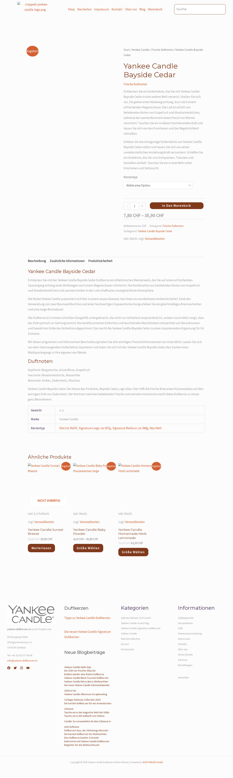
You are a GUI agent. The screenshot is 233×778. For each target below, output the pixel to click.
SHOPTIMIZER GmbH (153, 762)
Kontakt (117, 9)
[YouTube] (27, 667)
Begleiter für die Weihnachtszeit (81, 745)
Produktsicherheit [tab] (100, 261)
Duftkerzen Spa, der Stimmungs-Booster (86, 730)
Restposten (127, 649)
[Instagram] (21, 667)
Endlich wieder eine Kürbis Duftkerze (84, 674)
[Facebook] (8, 667)
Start (127, 49)
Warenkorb (155, 9)
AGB (180, 628)
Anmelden (183, 677)
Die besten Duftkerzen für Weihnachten (85, 734)
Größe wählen (88, 548)
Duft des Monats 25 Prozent (136, 617)
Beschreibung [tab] (37, 261)
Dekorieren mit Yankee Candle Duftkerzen (86, 741)
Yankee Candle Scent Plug (135, 623)
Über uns (131, 9)
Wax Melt (156, 428)
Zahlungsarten (186, 617)
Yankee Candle (140, 49)
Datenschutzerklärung (190, 633)
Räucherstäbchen (130, 638)
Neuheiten (84, 9)
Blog (142, 9)
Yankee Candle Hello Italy (77, 667)
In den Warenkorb (176, 206)
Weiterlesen (41, 548)
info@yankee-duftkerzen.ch (22, 660)
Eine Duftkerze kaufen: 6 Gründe (81, 737)
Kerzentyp (130, 177)
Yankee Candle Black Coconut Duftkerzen (86, 677)
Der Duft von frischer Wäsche (80, 670)
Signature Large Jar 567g (95, 428)
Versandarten (185, 623)
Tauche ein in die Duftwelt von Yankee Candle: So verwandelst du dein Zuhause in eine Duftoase (87, 721)
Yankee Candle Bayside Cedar (155, 231)
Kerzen (125, 644)
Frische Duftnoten (162, 49)
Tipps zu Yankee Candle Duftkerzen (87, 618)
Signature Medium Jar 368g (130, 428)
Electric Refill (68, 428)
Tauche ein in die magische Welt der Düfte (86, 712)
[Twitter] (15, 667)
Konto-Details (185, 654)
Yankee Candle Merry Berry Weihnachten (86, 681)
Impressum (101, 9)
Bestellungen (185, 665)
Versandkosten (155, 239)
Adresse (182, 659)
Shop (71, 9)
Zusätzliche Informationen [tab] (67, 261)
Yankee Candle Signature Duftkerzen (140, 628)
